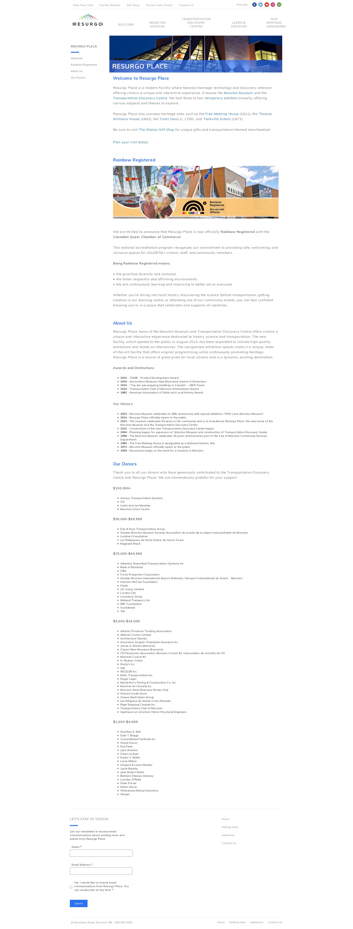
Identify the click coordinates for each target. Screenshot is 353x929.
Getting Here (230, 827)
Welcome (126, 24)
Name (75, 847)
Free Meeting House (222, 114)
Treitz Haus (169, 119)
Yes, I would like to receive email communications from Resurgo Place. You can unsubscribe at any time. (101, 886)
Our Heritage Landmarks (274, 22)
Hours (225, 819)
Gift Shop (133, 5)
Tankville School (217, 119)
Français (242, 4)
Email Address (81, 864)
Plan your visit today (130, 142)
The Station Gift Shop (156, 129)
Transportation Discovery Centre (196, 22)
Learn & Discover (239, 24)
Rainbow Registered (84, 64)
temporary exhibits (221, 98)
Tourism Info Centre (159, 5)
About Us (77, 71)
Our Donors (78, 77)
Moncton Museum (157, 24)
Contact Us (186, 5)
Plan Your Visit (83, 5)
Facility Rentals (110, 5)
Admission (228, 835)
